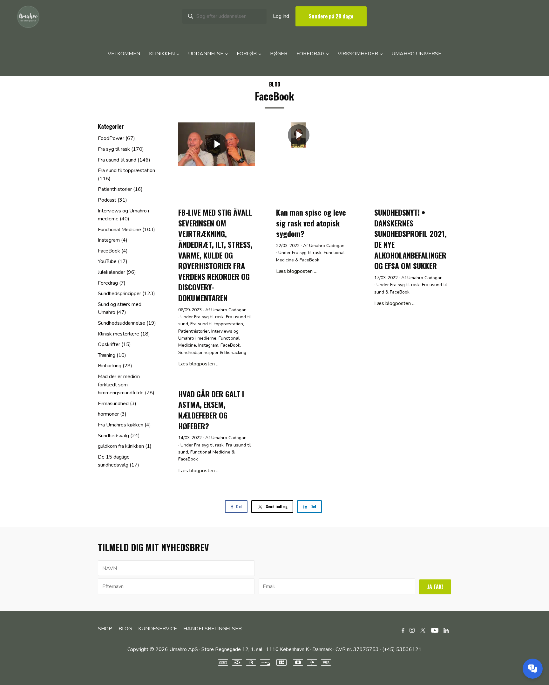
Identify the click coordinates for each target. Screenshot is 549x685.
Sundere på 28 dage (331, 16)
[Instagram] (412, 630)
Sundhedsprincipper (198, 352)
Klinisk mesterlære (124, 333)
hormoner (112, 414)
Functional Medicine (210, 452)
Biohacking (235, 352)
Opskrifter (114, 344)
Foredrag (111, 283)
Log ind (281, 16)
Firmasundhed (117, 403)
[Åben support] (533, 669)
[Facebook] (403, 630)
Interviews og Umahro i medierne (123, 215)
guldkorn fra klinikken (125, 446)
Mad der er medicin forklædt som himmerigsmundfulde (126, 384)
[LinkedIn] (446, 630)
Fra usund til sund (124, 159)
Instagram (208, 345)
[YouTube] (435, 630)
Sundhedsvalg (119, 435)
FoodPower (116, 138)
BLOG (274, 84)
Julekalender (117, 272)
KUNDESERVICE (157, 628)
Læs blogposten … (199, 363)
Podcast (112, 200)
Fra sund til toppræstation (216, 324)
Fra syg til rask (209, 317)
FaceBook (230, 345)
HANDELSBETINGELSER (212, 628)
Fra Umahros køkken (124, 424)
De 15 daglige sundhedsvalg (118, 461)
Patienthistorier (193, 331)
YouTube (112, 261)
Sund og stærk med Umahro (119, 308)
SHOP (105, 628)
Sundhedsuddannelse (127, 323)
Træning (112, 355)
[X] (423, 630)
